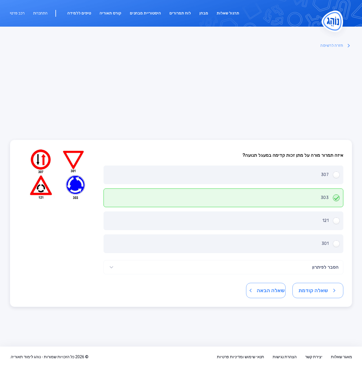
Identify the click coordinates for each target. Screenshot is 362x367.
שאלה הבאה (271, 290)
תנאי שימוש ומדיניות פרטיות (240, 357)
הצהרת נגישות (285, 357)
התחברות (40, 13)
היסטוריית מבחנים (145, 13)
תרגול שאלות (228, 13)
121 (325, 220)
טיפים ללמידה (79, 13)
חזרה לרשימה (331, 45)
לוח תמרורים (180, 13)
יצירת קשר (313, 357)
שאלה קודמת (313, 290)
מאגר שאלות (341, 357)
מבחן (203, 13)
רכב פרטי (17, 13)
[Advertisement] (181, 94)
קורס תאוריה (110, 13)
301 (325, 243)
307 (325, 174)
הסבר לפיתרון (325, 267)
